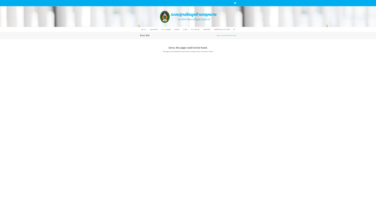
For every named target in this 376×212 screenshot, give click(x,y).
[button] (234, 29)
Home (218, 35)
